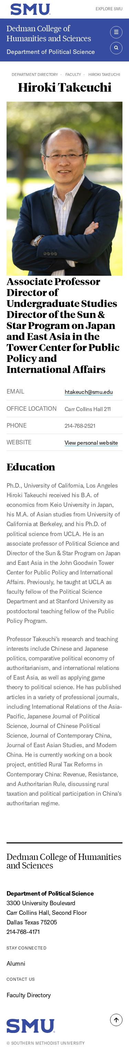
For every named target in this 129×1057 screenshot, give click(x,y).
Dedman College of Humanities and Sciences (49, 33)
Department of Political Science (51, 52)
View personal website (91, 442)
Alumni (16, 963)
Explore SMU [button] (109, 9)
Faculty (73, 74)
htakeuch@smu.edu (89, 391)
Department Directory (35, 74)
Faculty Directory (29, 995)
